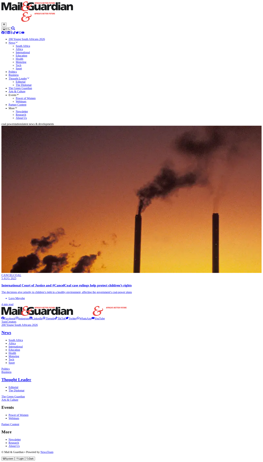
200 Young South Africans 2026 (19, 324)
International (16, 346)
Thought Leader (16, 379)
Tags (4, 321)
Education (14, 349)
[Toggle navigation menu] (4, 25)
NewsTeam (46, 452)
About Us (14, 445)
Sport (12, 362)
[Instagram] (5, 33)
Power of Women (18, 415)
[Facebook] (2, 33)
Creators (11, 321)
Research (14, 442)
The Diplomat (16, 390)
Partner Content (10, 424)
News (6, 332)
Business (6, 372)
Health (12, 353)
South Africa (16, 340)
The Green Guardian (13, 396)
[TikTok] (14, 33)
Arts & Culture (9, 399)
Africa (12, 343)
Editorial (13, 387)
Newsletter (15, 439)
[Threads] (11, 33)
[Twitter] (17, 33)
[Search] (13, 29)
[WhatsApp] (20, 33)
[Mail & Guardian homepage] (131, 12)
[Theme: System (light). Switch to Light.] (6, 29)
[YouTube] (22, 33)
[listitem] (8, 318)
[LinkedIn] (8, 33)
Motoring (14, 356)
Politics (5, 368)
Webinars (14, 418)
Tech (11, 359)
